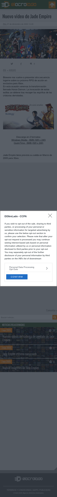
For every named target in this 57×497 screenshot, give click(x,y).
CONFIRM (17, 277)
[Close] (51, 216)
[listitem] (28, 268)
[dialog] (28, 248)
